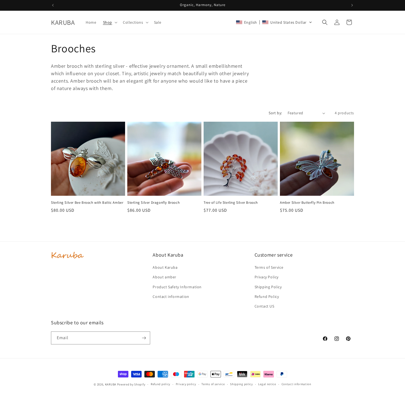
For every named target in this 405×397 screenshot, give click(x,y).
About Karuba (165, 267)
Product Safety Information (177, 286)
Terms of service (213, 384)
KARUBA (110, 384)
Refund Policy (267, 296)
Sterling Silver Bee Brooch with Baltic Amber (87, 202)
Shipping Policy (268, 286)
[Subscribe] (144, 337)
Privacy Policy (267, 276)
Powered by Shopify (131, 384)
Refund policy (160, 384)
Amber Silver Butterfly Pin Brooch (307, 202)
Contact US (264, 306)
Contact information (171, 296)
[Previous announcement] (53, 5)
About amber (164, 276)
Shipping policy (241, 384)
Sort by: (275, 112)
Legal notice (267, 384)
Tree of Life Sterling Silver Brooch (231, 202)
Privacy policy (186, 384)
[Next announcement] (352, 5)
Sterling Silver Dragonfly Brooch (153, 202)
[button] (110, 22)
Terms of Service (269, 267)
